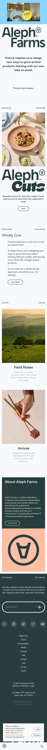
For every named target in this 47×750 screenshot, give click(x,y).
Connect (23, 652)
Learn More (36, 735)
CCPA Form (18, 705)
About (23, 640)
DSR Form (29, 705)
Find (23, 656)
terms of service (17, 735)
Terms (23, 671)
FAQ (23, 663)
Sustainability (23, 644)
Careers (23, 659)
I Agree (38, 729)
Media (23, 648)
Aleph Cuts (23, 636)
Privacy (24, 667)
